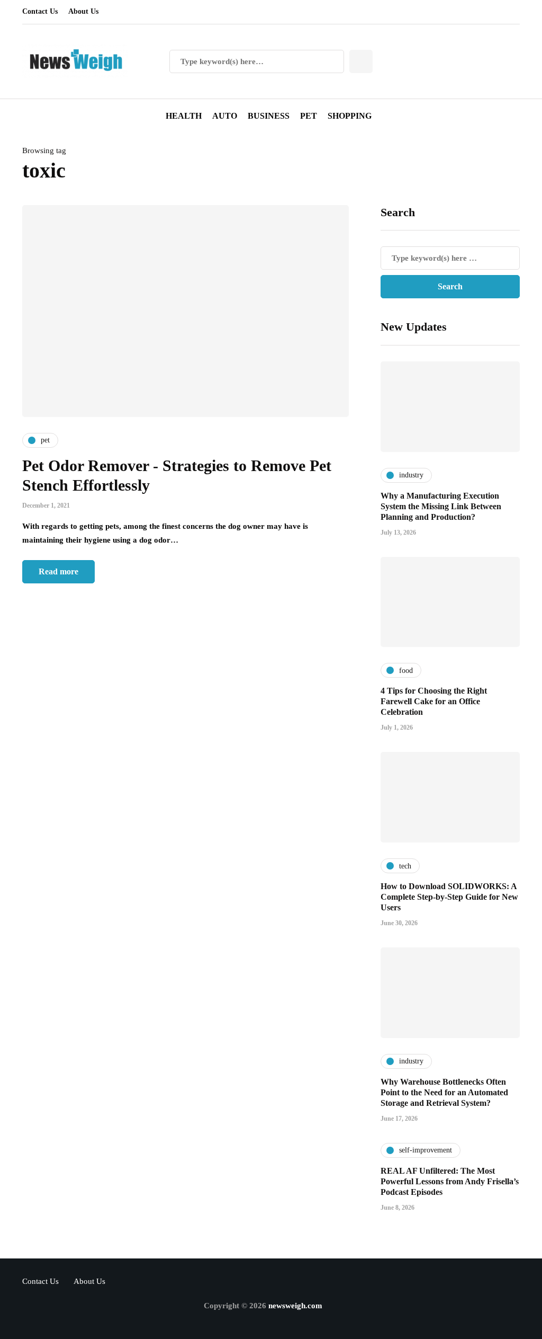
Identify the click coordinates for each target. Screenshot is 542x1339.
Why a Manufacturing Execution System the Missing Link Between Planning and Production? (441, 506)
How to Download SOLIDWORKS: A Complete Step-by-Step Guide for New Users (449, 897)
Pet (308, 115)
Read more (58, 571)
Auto (224, 115)
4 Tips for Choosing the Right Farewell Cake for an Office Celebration (434, 701)
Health (184, 115)
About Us (83, 11)
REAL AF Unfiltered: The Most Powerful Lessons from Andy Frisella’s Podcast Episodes (450, 1181)
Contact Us (40, 11)
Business (269, 115)
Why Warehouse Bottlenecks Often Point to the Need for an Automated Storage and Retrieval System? (444, 1092)
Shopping (350, 115)
